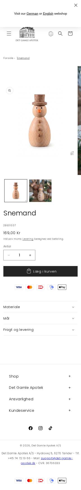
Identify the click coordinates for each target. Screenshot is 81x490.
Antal (7, 246)
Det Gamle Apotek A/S (46, 445)
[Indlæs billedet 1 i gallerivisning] (15, 190)
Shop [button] (14, 376)
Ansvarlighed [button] (21, 399)
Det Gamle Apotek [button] (26, 387)
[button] (9, 33)
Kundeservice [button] (21, 410)
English (48, 13)
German (32, 13)
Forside (8, 58)
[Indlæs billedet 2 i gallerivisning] (40, 190)
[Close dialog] (75, 5)
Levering (28, 239)
